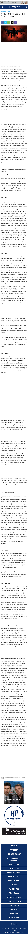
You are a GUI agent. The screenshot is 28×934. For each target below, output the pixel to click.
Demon (10, 777)
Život (8, 11)
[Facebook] (2, 22)
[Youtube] (16, 924)
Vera (2, 778)
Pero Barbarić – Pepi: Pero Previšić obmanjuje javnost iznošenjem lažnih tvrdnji (13, 799)
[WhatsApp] (8, 22)
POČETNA (4, 928)
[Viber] (15, 22)
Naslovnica (3, 10)
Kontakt (14, 930)
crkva (6, 777)
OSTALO (24, 928)
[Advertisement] (14, 54)
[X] (5, 22)
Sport (17, 928)
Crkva (20, 928)
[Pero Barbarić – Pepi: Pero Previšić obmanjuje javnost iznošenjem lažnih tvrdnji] (14, 793)
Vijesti (8, 928)
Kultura (12, 928)
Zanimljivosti (8, 10)
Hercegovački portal (16, 777)
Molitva (22, 777)
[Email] (12, 22)
